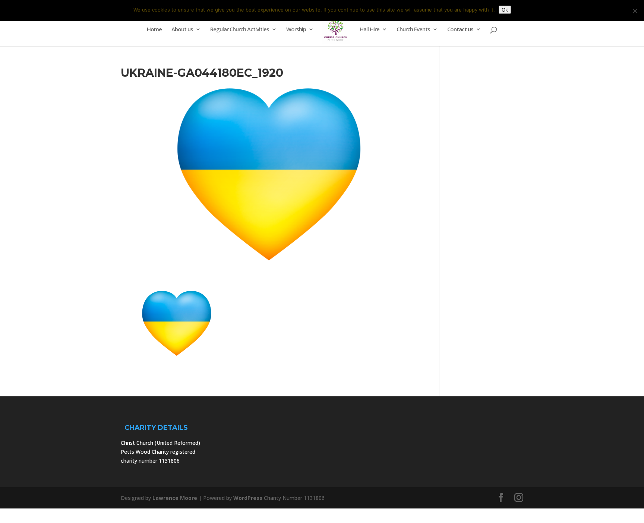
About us (182, 29)
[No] (634, 11)
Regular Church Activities (239, 29)
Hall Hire (369, 29)
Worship (296, 29)
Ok (505, 10)
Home (154, 29)
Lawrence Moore (174, 497)
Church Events (413, 29)
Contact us (460, 29)
